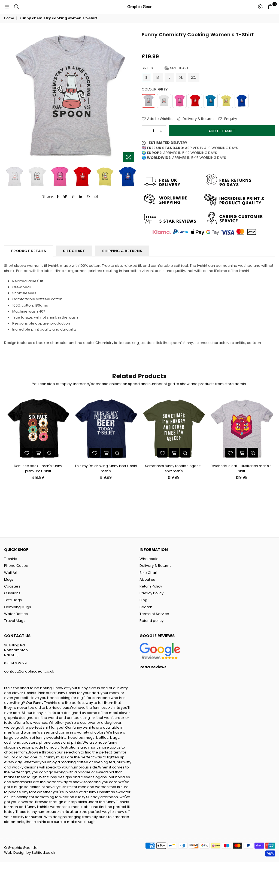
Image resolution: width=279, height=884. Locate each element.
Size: (165, 68)
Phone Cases (16, 565)
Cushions (12, 593)
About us (147, 579)
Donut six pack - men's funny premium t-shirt (38, 468)
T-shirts (10, 558)
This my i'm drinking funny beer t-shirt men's (106, 468)
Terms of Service (154, 613)
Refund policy (151, 620)
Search (146, 607)
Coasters (12, 586)
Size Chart (179, 68)
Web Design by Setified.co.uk (29, 852)
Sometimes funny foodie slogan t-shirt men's (173, 468)
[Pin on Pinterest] (73, 196)
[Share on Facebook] (58, 196)
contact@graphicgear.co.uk (29, 671)
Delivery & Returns (198, 118)
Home (9, 18)
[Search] (16, 7)
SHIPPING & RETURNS (122, 250)
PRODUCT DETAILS (28, 250)
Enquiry (230, 118)
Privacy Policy (151, 593)
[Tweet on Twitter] (65, 196)
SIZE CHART (74, 250)
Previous (9, 98)
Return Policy (151, 586)
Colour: (155, 89)
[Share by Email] (96, 196)
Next (133, 98)
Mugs (9, 579)
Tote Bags (13, 600)
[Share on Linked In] (81, 196)
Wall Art (10, 572)
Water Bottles (16, 613)
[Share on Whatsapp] (88, 196)
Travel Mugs (14, 620)
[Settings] (260, 7)
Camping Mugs (17, 607)
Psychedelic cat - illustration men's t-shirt (242, 468)
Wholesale (149, 558)
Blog (143, 600)
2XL (193, 77)
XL (181, 77)
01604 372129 (15, 663)
